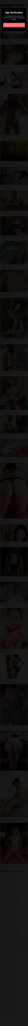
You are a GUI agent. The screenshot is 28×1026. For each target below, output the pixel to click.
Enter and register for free (14, 25)
